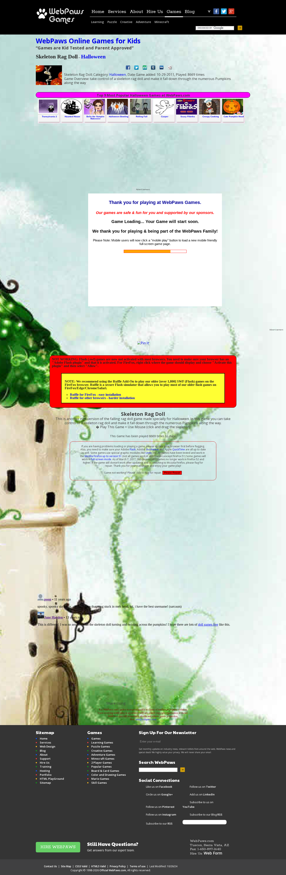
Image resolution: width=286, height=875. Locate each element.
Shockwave (152, 449)
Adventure (143, 22)
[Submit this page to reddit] (170, 68)
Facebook (216, 11)
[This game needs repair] (172, 472)
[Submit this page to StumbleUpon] (145, 68)
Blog (190, 12)
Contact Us (50, 866)
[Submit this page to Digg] (161, 68)
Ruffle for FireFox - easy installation (95, 394)
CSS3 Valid (81, 866)
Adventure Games (103, 754)
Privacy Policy (118, 866)
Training (45, 766)
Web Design (47, 746)
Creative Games (101, 751)
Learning (97, 22)
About (136, 12)
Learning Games (102, 742)
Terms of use (138, 866)
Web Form (213, 853)
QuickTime (178, 449)
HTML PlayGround (52, 779)
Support (45, 758)
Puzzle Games (100, 746)
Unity (149, 453)
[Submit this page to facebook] (128, 68)
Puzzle (112, 22)
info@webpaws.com (146, 719)
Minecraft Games (102, 758)
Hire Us (155, 12)
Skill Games (99, 783)
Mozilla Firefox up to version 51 (103, 456)
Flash (133, 449)
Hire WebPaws (58, 847)
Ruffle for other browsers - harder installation (102, 398)
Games (174, 12)
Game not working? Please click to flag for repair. (133, 472)
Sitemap (45, 783)
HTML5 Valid (98, 866)
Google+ (231, 11)
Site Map (66, 866)
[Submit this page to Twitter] (136, 68)
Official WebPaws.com (112, 870)
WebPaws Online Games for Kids (88, 40)
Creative (126, 22)
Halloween (93, 57)
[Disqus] (143, 535)
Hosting (45, 771)
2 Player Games (101, 762)
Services (117, 12)
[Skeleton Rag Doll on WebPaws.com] (144, 703)
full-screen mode (101, 459)
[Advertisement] (143, 159)
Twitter (224, 11)
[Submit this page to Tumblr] (153, 68)
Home (97, 12)
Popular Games (101, 766)
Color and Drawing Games (108, 775)
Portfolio (46, 775)
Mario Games (100, 779)
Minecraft (162, 22)
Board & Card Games (105, 771)
